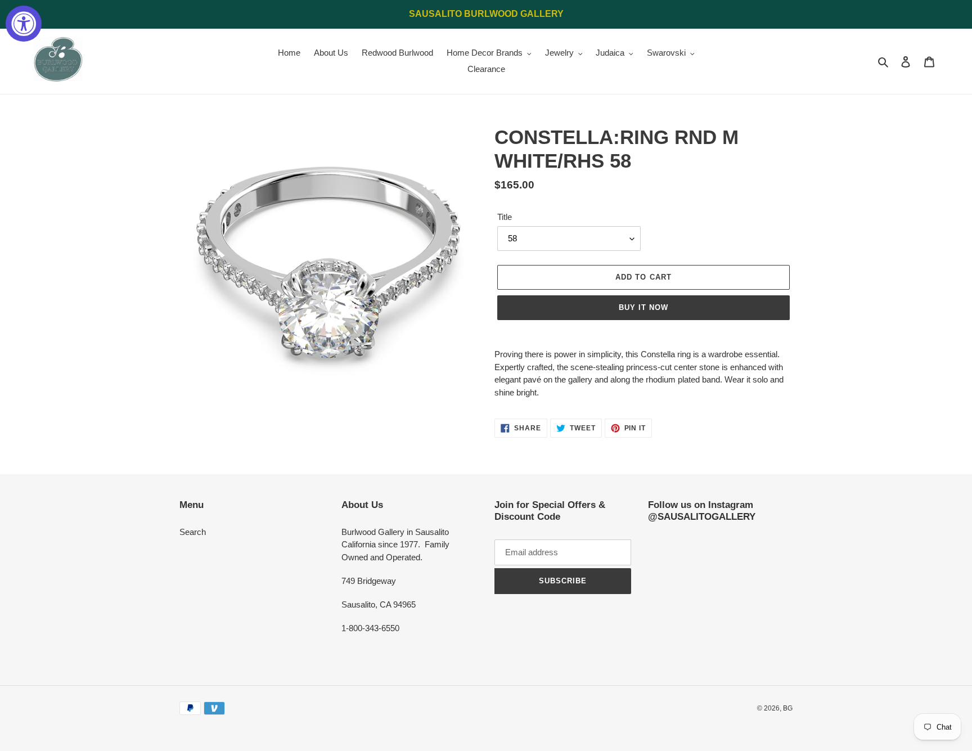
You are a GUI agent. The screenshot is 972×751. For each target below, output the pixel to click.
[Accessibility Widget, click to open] (24, 24)
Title (504, 217)
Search (192, 532)
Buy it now (643, 307)
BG (788, 708)
